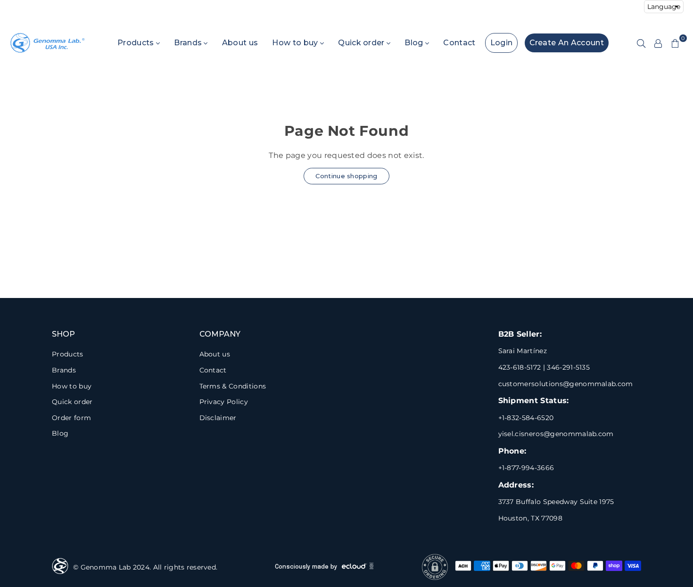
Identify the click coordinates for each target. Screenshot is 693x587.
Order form (71, 417)
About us (240, 42)
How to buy (296, 42)
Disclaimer (218, 417)
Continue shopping (346, 176)
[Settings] (658, 43)
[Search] (641, 43)
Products (136, 42)
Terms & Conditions (232, 386)
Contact (459, 42)
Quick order (362, 42)
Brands (189, 42)
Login (501, 42)
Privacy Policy (223, 401)
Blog (414, 42)
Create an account (566, 42)
